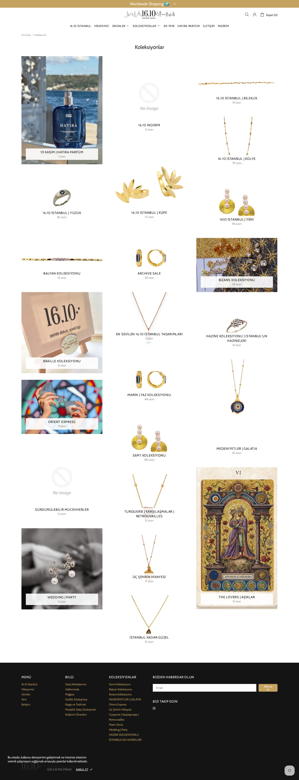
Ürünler (25, 694)
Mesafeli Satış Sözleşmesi (80, 709)
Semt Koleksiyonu (120, 684)
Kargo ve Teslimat (75, 704)
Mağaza (69, 694)
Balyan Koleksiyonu (120, 689)
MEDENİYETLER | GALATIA (125, 699)
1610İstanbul (149, 14)
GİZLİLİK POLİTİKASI (59, 769)
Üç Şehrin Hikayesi (120, 709)
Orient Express (117, 704)
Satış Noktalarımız (75, 684)
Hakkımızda (72, 689)
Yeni (23, 699)
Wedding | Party (118, 729)
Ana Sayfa (26, 35)
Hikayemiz (27, 689)
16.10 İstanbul (29, 684)
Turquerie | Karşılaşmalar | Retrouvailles (124, 717)
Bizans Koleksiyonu (120, 694)
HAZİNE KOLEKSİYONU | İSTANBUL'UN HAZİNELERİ (125, 737)
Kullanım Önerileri (76, 714)
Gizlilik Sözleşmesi (76, 699)
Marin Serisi (116, 724)
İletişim (25, 704)
